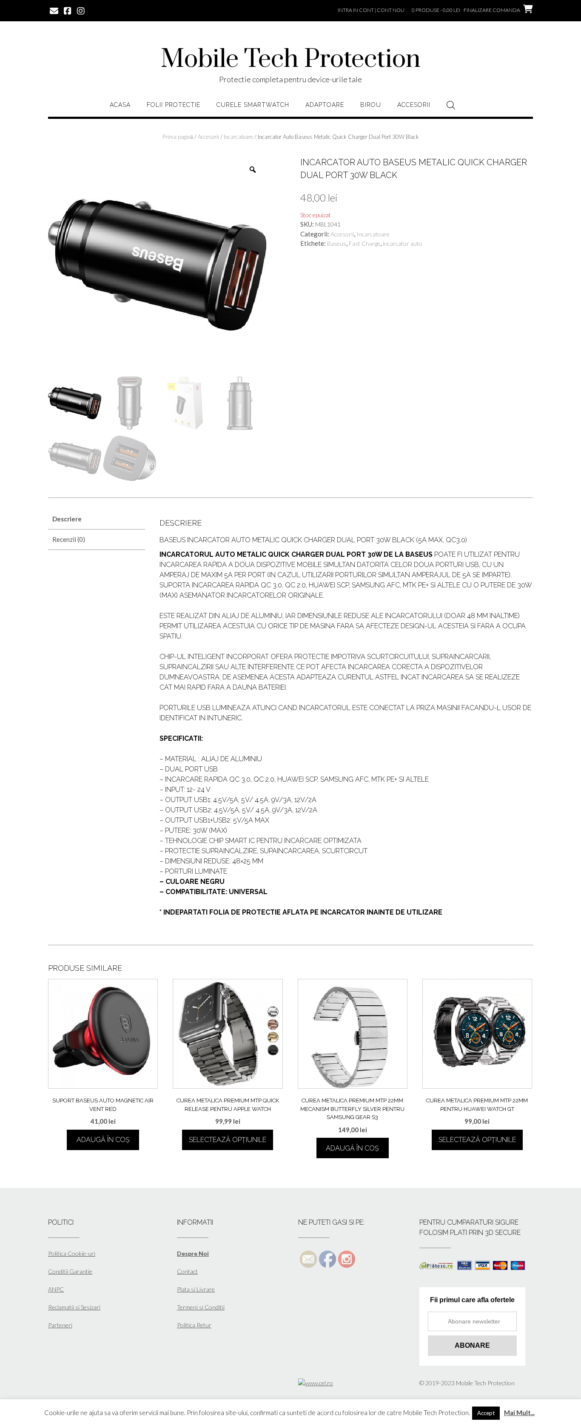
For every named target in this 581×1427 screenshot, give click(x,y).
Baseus (336, 243)
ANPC (56, 1289)
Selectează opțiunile (227, 1140)
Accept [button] (486, 1413)
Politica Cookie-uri (71, 1253)
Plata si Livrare (196, 1289)
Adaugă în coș (103, 1140)
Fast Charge (364, 243)
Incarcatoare (238, 136)
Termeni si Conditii (201, 1307)
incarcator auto (402, 243)
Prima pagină (177, 136)
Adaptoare (324, 104)
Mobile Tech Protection (291, 60)
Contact (187, 1271)
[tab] (96, 519)
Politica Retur (194, 1325)
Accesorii (413, 104)
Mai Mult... (519, 1412)
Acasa (120, 104)
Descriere (67, 519)
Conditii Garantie (70, 1271)
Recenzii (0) (68, 539)
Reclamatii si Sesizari (74, 1307)
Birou (370, 104)
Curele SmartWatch (252, 104)
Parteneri (60, 1325)
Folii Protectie (173, 104)
